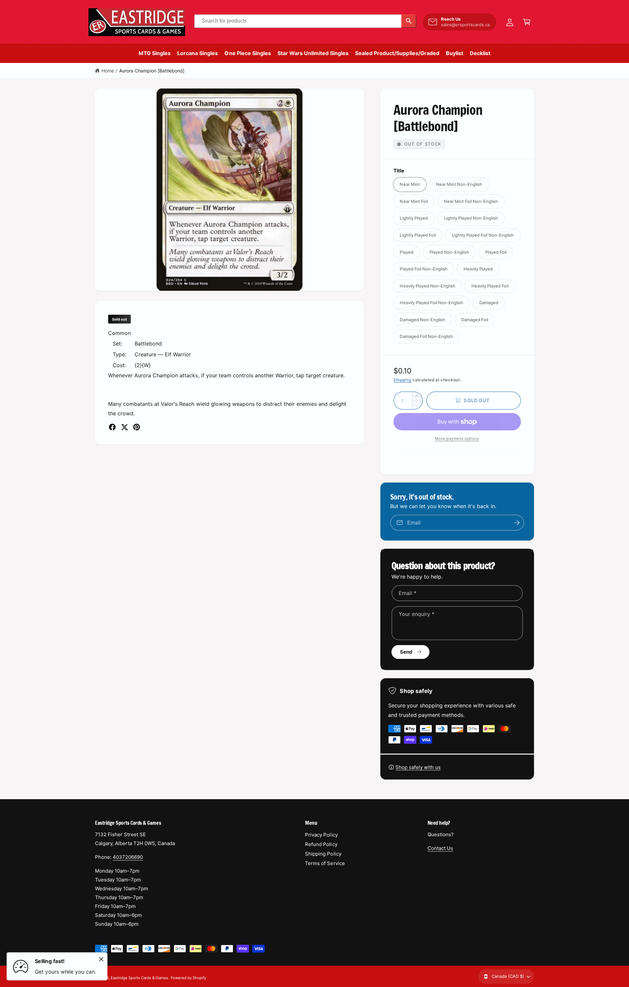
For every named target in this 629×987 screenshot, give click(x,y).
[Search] (408, 21)
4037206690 (128, 857)
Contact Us (440, 848)
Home (108, 70)
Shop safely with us (418, 767)
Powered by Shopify (188, 978)
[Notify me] (517, 523)
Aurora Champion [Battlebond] (151, 70)
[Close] (101, 959)
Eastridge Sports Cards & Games (139, 978)
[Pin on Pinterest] (136, 427)
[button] (526, 21)
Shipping (402, 379)
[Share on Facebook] (112, 427)
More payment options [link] (457, 438)
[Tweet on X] (124, 427)
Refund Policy (321, 844)
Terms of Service (325, 863)
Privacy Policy (321, 835)
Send (406, 652)
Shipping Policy (323, 854)
